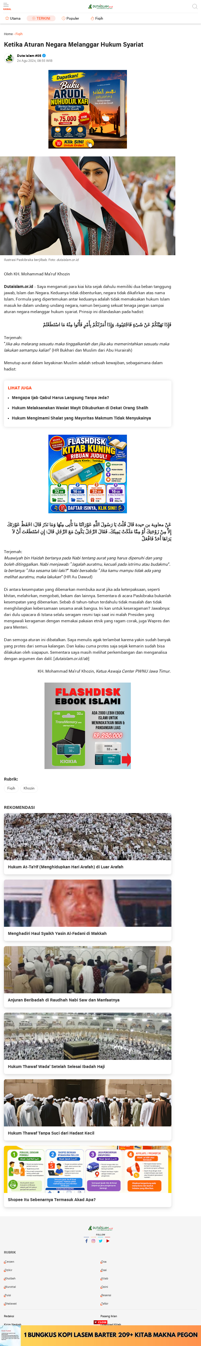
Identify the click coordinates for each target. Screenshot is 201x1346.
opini (104, 1287)
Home (8, 34)
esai (104, 1270)
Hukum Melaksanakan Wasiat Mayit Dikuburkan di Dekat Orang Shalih (80, 408)
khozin (29, 789)
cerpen (9, 1261)
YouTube (107, 1247)
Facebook (86, 1247)
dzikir (8, 1270)
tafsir (104, 1303)
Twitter (100, 1247)
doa (104, 1261)
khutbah (10, 1278)
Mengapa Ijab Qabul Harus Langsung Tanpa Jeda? (60, 398)
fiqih (11, 789)
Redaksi (9, 1316)
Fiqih (99, 19)
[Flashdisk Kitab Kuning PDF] (87, 474)
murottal (10, 1287)
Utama (15, 19)
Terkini (43, 19)
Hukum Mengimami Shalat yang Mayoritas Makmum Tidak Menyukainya (81, 418)
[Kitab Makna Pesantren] (100, 1335)
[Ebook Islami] (87, 726)
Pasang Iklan (108, 1316)
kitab (104, 1278)
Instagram (93, 1247)
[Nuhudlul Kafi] (87, 109)
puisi (8, 1295)
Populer (72, 19)
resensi (106, 1295)
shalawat (11, 1303)
